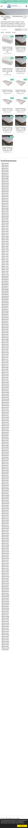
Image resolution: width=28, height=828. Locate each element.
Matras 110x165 (5, 440)
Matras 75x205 (5, 269)
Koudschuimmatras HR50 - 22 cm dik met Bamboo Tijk (20, 48)
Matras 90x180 (5, 339)
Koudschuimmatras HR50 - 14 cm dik (7, 90)
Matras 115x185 (5, 472)
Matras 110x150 (5, 435)
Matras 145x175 (5, 614)
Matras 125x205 (5, 528)
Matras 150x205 (5, 642)
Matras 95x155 (5, 359)
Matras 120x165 (5, 490)
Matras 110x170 (5, 442)
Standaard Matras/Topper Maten (7, 17)
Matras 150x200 (5, 641)
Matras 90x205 (5, 347)
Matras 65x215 (5, 219)
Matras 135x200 (5, 576)
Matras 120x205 (5, 503)
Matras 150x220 (5, 647)
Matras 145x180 (5, 616)
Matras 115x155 (5, 462)
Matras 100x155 (5, 384)
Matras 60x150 (5, 166)
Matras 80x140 (5, 276)
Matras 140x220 (5, 608)
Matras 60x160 (5, 169)
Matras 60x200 (5, 183)
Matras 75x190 (5, 264)
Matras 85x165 (5, 306)
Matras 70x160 (5, 229)
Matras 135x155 (5, 561)
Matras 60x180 (5, 176)
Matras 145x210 (5, 626)
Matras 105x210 (5, 427)
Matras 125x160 (5, 513)
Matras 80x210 (5, 299)
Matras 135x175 (5, 568)
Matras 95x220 (5, 380)
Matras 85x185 (5, 312)
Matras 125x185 (5, 521)
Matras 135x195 (5, 574)
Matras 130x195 (5, 549)
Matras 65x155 (5, 199)
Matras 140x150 (5, 584)
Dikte (2, 32)
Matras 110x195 (5, 450)
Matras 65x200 (5, 214)
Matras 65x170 (5, 204)
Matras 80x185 (5, 291)
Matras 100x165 (5, 387)
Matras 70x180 (5, 236)
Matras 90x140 (5, 326)
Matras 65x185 (5, 209)
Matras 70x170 (5, 233)
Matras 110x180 (5, 445)
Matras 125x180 (5, 520)
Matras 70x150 (5, 226)
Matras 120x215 (5, 506)
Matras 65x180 (5, 208)
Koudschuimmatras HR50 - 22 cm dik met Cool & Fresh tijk (7, 49)
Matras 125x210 (5, 530)
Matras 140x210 (5, 604)
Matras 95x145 (5, 355)
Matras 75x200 (5, 267)
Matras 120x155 (5, 486)
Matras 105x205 (5, 425)
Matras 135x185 (5, 571)
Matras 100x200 (5, 399)
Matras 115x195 (5, 475)
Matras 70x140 (5, 223)
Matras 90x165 (5, 334)
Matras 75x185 (5, 262)
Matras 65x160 (5, 201)
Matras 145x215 (5, 628)
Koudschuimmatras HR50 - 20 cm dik (7, 109)
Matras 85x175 (5, 309)
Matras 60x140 (5, 163)
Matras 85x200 (5, 317)
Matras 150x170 (5, 631)
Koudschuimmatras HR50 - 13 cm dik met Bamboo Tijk (7, 129)
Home (2, 16)
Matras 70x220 (5, 249)
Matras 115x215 (5, 481)
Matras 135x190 (5, 573)
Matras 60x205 (5, 184)
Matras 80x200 (5, 296)
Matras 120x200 (5, 501)
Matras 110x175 (5, 443)
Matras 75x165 (5, 256)
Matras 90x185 (5, 340)
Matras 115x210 (5, 480)
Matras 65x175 (5, 206)
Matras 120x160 (5, 488)
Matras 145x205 (5, 624)
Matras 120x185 (5, 496)
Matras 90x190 (5, 342)
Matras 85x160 (5, 304)
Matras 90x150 (5, 329)
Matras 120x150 (5, 485)
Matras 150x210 (5, 644)
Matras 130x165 (5, 540)
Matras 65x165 (5, 203)
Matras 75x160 (5, 254)
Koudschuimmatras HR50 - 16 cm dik (20, 90)
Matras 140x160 (5, 588)
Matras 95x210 (5, 377)
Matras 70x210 (5, 246)
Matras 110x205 (5, 453)
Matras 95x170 (5, 364)
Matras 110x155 (5, 437)
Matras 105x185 (5, 418)
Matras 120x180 (5, 495)
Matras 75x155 (5, 252)
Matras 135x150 (5, 559)
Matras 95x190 (5, 370)
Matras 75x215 (5, 272)
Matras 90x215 (5, 350)
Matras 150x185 (5, 636)
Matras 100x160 (5, 385)
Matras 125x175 (5, 518)
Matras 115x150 (5, 460)
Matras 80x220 (5, 302)
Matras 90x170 (5, 335)
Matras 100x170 (5, 389)
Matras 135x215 (5, 581)
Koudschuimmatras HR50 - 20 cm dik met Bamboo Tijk (7, 149)
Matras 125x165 (5, 515)
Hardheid (8, 32)
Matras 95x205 (5, 375)
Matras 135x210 (5, 579)
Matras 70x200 (5, 242)
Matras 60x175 (5, 174)
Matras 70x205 (5, 244)
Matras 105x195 (5, 422)
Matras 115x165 (5, 465)
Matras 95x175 (5, 365)
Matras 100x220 (5, 405)
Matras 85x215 (5, 322)
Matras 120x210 (5, 505)
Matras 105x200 (5, 423)
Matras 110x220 (5, 458)
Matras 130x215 (5, 556)
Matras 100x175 (5, 390)
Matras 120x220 (5, 508)
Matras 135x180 (5, 569)
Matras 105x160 (5, 410)
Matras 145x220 (5, 629)
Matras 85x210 (5, 321)
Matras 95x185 (5, 369)
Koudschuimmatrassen (17, 16)
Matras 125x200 (5, 526)
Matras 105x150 (5, 407)
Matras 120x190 (5, 498)
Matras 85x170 (5, 307)
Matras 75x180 (5, 261)
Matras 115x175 (5, 468)
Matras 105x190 (5, 420)
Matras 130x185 (5, 546)
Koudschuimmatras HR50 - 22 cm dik (20, 109)
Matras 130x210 (5, 555)
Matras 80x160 (5, 282)
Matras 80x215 (5, 301)
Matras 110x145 (5, 433)
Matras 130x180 (5, 545)
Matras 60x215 (5, 188)
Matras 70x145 (5, 224)
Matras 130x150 (5, 535)
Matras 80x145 (5, 277)
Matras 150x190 (5, 637)
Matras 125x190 (5, 523)
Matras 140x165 (5, 589)
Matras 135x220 (5, 583)
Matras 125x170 (5, 516)
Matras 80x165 (5, 284)
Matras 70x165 (5, 231)
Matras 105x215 (5, 428)
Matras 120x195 (5, 500)
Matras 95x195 (5, 372)
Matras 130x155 (5, 536)
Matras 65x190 (5, 211)
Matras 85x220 (5, 324)
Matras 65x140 (5, 194)
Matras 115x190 (5, 473)
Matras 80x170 (5, 286)
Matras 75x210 (5, 271)
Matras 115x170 (5, 467)
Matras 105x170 (5, 413)
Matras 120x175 (5, 493)
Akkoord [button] (22, 825)
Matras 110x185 (5, 447)
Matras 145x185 (5, 618)
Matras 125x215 (5, 531)
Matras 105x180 (5, 417)
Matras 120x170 (5, 491)
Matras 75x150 (5, 251)
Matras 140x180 (5, 594)
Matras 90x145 (5, 327)
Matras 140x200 (5, 601)
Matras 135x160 (5, 563)
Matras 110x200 (5, 452)
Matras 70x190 (5, 239)
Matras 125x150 (5, 510)
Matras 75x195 (5, 266)
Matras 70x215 (5, 247)
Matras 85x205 (5, 319)
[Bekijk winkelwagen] (26, 6)
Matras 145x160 (5, 609)
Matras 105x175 (5, 415)
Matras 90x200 (5, 345)
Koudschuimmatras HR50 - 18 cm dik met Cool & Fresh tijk (7, 71)
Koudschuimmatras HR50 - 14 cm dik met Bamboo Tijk (20, 129)
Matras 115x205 (5, 478)
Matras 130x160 (5, 538)
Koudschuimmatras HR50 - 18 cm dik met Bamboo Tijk (20, 70)
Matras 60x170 (5, 173)
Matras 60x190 (5, 179)
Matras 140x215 (5, 606)
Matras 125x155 (5, 511)
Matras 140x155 (5, 586)
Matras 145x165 (5, 611)
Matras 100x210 (5, 402)
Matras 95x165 (5, 362)
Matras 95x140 (5, 354)
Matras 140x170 (5, 591)
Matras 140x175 (5, 593)
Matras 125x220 (5, 533)
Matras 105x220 (5, 430)
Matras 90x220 (5, 352)
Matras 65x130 (5, 191)
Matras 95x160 (5, 360)
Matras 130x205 (5, 553)
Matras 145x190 (5, 619)
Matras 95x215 (5, 379)
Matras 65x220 (5, 221)
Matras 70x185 (5, 238)
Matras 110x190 (5, 448)
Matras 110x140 (5, 432)
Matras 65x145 (5, 196)
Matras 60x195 (5, 181)
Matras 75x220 (5, 274)
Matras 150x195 (5, 639)
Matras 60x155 (5, 168)
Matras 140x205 (5, 603)
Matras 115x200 (5, 476)
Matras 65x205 (5, 216)
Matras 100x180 (5, 392)
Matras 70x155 (5, 228)
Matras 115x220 (5, 483)
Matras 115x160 (5, 463)
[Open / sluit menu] (1, 6)
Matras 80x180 (5, 289)
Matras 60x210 (5, 186)
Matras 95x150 (5, 357)
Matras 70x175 (5, 234)
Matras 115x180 (5, 470)
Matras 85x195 (5, 315)
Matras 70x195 (5, 241)
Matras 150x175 (5, 633)
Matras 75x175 (5, 259)
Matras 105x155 (5, 408)
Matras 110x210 (5, 455)
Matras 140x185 (5, 596)
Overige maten (5, 649)
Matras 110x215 (5, 457)
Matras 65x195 (5, 213)
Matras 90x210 (5, 349)
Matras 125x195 (5, 525)
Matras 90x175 (5, 337)
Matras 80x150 (5, 279)
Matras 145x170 (5, 613)
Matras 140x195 (5, 599)
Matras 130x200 (5, 551)
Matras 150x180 (5, 634)
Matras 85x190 (5, 314)
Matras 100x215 (5, 403)
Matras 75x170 (5, 257)
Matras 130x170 (5, 541)
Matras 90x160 (5, 332)
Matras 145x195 (5, 621)
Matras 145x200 (5, 623)
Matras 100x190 (5, 395)
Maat (14, 32)
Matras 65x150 (5, 198)
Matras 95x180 (5, 367)
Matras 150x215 (5, 646)
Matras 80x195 (5, 294)
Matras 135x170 (5, 566)
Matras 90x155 (5, 330)
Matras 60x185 (5, 178)
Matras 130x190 (5, 548)
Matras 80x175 (5, 287)
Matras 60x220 (5, 189)
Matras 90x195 (5, 344)
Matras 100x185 (5, 394)
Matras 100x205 (5, 400)
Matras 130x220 (5, 558)
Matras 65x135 (5, 193)
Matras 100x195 (5, 397)
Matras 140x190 (5, 598)
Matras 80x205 (5, 297)
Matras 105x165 (5, 412)
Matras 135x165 (5, 564)
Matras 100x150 (5, 382)
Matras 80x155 (5, 281)
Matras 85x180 (5, 311)
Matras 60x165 (5, 171)
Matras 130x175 (5, 543)
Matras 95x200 (5, 374)
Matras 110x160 (5, 438)
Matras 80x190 (5, 292)
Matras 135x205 (5, 578)
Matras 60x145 (5, 165)
